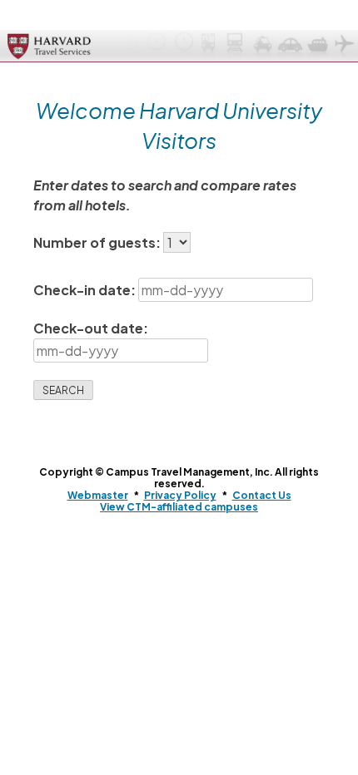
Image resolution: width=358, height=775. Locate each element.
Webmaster (97, 495)
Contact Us (261, 495)
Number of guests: (98, 242)
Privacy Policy (180, 495)
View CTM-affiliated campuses (179, 507)
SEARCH (63, 390)
